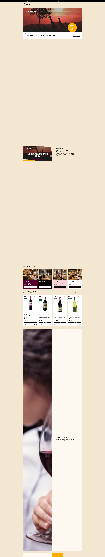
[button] (66, 4)
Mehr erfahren (76, 36)
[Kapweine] (28, 4)
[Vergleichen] (34, 296)
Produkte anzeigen (78, 292)
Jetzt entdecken (30, 286)
